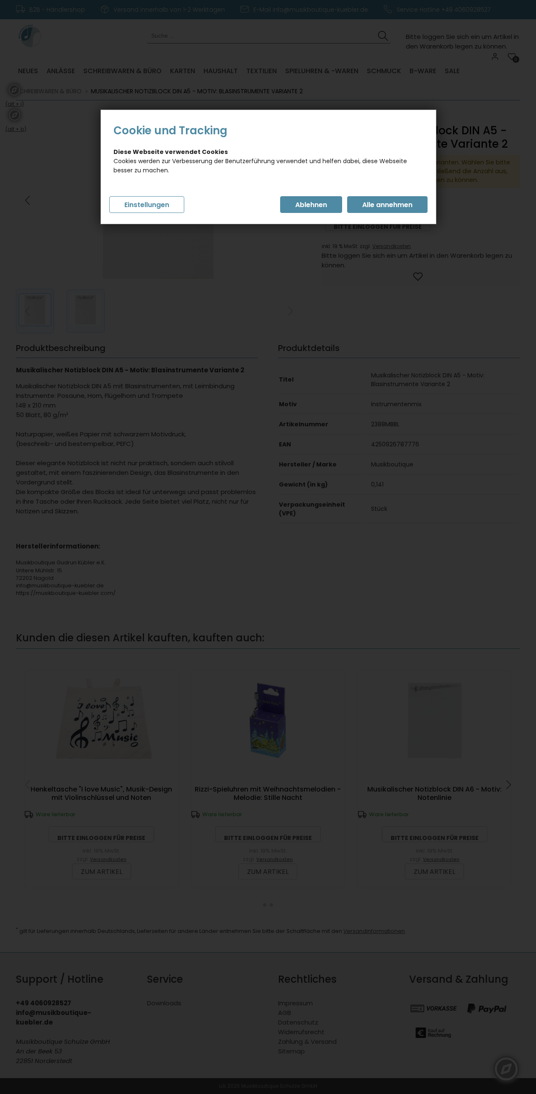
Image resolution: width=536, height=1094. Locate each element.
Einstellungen (146, 205)
